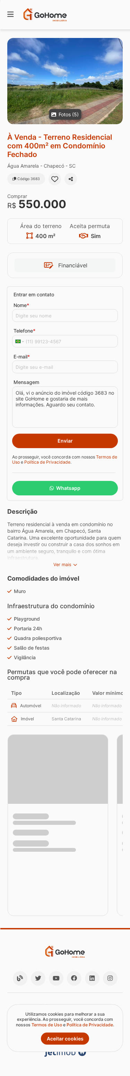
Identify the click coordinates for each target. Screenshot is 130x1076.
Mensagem (26, 382)
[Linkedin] (92, 978)
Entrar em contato (34, 294)
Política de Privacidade (47, 462)
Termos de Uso (47, 1024)
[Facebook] (74, 978)
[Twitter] (38, 978)
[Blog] (20, 978)
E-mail (22, 356)
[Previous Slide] (13, 81)
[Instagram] (110, 978)
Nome (21, 305)
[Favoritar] (55, 179)
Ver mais (62, 564)
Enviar (65, 441)
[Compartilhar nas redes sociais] (70, 179)
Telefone (24, 331)
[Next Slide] (117, 81)
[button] (65, 81)
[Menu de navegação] (10, 14)
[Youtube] (56, 978)
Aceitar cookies (65, 1039)
